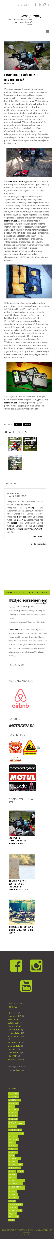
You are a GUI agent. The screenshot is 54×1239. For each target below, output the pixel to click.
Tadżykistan (15, 1204)
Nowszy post (15, 592)
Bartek (17, 629)
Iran (11, 1155)
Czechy (13, 1136)
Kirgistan (14, 1168)
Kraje (12, 1171)
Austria (13, 1103)
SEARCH (26, 4)
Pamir (12, 1181)
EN (50, 4)
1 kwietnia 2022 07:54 (17, 496)
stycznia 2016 (14, 1026)
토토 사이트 (20, 519)
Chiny (12, 1127)
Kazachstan (15, 1165)
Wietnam (13, 1217)
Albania (13, 1094)
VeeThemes (33, 1234)
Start (12, 1201)
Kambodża (14, 1158)
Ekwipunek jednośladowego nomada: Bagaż (17, 840)
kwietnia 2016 (14, 1016)
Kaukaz (13, 1162)
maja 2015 (12, 1056)
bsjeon (14, 522)
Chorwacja (15, 1130)
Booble (13, 1119)
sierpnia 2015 (14, 1046)
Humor (13, 1152)
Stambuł (13, 1198)
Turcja (12, 1207)
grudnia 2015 (14, 1029)
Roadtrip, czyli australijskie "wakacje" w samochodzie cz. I (18, 885)
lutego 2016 (13, 1023)
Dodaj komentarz (39, 544)
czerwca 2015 (14, 1052)
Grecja (12, 1146)
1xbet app (21, 516)
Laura (12, 1174)
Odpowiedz (38, 536)
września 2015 (14, 1042)
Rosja (12, 1192)
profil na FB (32, 402)
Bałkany (13, 1110)
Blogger (19, 1070)
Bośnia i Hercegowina (16, 1123)
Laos (20, 1171)
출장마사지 (30, 507)
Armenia (13, 1097)
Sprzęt (11, 83)
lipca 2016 (13, 1012)
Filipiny (13, 1139)
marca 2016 (13, 1019)
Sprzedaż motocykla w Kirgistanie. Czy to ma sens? (21, 929)
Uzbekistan (15, 1211)
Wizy (11, 1220)
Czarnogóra (16, 1133)
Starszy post (38, 592)
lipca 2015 (13, 1049)
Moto (6, 83)
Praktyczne (15, 1184)
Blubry (12, 1116)
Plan (20, 1181)
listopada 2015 (15, 1033)
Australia (14, 1100)
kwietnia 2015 (14, 1059)
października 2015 (16, 1036)
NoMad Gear (10, 220)
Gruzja (13, 1149)
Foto (12, 1143)
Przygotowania (15, 1187)
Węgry (12, 1214)
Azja (11, 1106)
